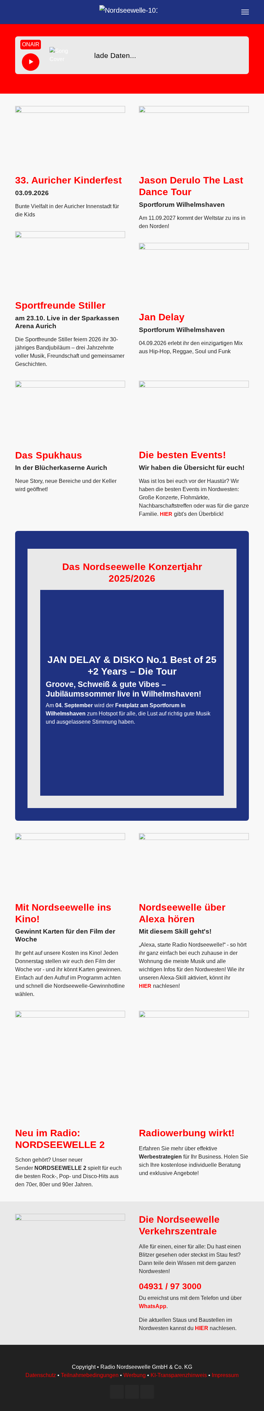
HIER (166, 514)
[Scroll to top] (249, 1396)
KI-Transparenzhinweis (179, 1375)
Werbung (134, 1375)
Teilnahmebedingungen (90, 1375)
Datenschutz (40, 1375)
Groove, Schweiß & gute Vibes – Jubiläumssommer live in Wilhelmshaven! (123, 689)
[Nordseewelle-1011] (128, 12)
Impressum (225, 1375)
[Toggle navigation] (245, 12)
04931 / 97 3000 (170, 1286)
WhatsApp (152, 1306)
